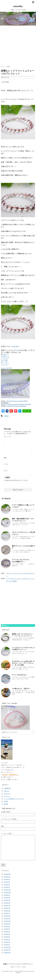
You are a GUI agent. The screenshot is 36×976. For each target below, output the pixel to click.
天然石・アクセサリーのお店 (18, 967)
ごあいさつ (7, 793)
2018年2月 (7, 911)
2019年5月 (7, 882)
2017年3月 (7, 939)
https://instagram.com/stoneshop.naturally (16, 404)
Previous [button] (2, 19)
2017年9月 (7, 924)
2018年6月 (7, 900)
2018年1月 (7, 913)
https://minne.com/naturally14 (17, 401)
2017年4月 (7, 937)
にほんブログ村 (6, 368)
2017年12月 (7, 916)
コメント (7, 436)
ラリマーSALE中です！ (19, 675)
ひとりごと (7, 796)
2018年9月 (7, 895)
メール (6, 464)
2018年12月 (7, 890)
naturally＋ (15, 346)
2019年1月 (7, 887)
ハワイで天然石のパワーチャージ (14, 799)
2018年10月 (7, 892)
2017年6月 (7, 931)
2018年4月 (7, 905)
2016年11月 (7, 950)
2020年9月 (7, 874)
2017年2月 (7, 942)
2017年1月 (7, 945)
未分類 (6, 804)
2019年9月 (7, 877)
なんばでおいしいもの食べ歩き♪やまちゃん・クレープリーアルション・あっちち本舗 (23, 663)
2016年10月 (7, 952)
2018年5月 (7, 903)
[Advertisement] (18, 45)
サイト (6, 470)
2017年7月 (7, 929)
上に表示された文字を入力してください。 (16, 480)
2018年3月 (7, 908)
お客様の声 (7, 788)
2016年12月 (7, 947)
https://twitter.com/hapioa (16, 406)
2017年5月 (7, 934)
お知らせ (6, 791)
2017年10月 (7, 921)
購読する (6, 625)
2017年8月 (7, 926)
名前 (5, 457)
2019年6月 (7, 879)
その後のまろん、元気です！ (21, 688)
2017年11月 (7, 918)
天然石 (6, 416)
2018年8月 (7, 898)
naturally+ (18, 6)
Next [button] (34, 19)
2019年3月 (7, 884)
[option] (18, 19)
